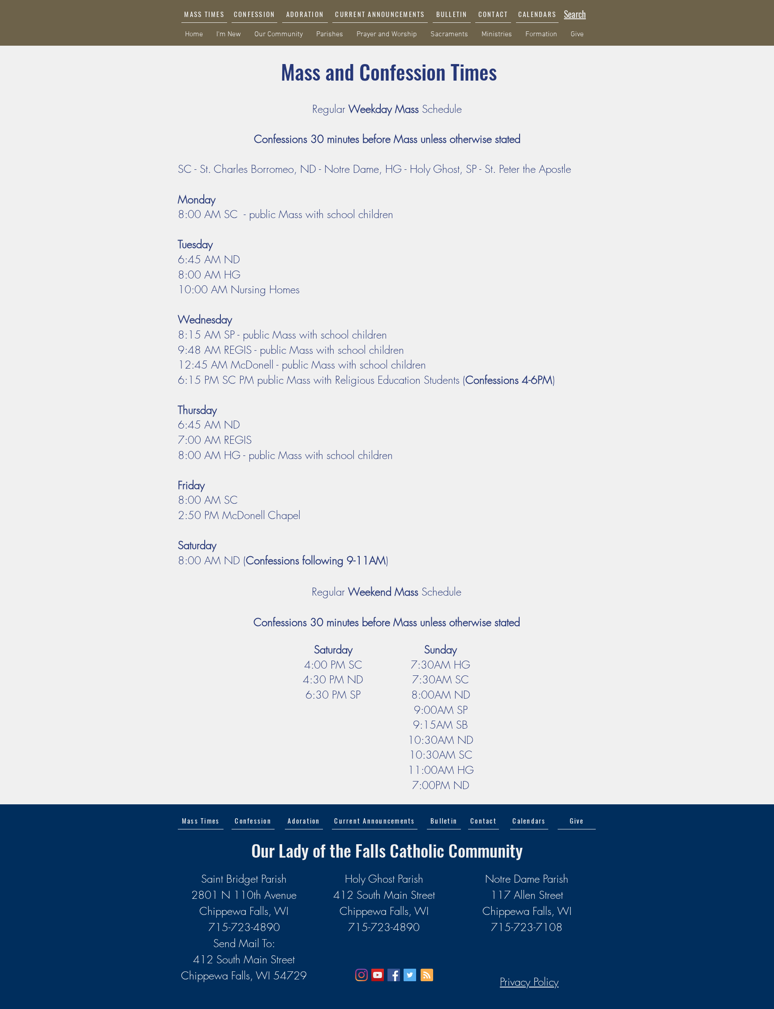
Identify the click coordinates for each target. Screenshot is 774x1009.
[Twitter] (410, 975)
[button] (380, 14)
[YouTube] (377, 975)
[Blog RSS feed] (427, 975)
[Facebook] (393, 975)
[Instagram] (361, 975)
